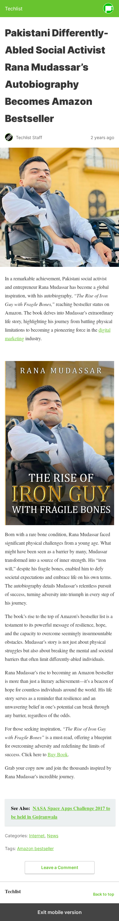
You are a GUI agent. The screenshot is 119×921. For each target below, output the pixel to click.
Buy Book (58, 754)
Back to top (103, 894)
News (52, 835)
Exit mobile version (60, 912)
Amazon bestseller (35, 848)
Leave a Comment (59, 867)
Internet (37, 835)
